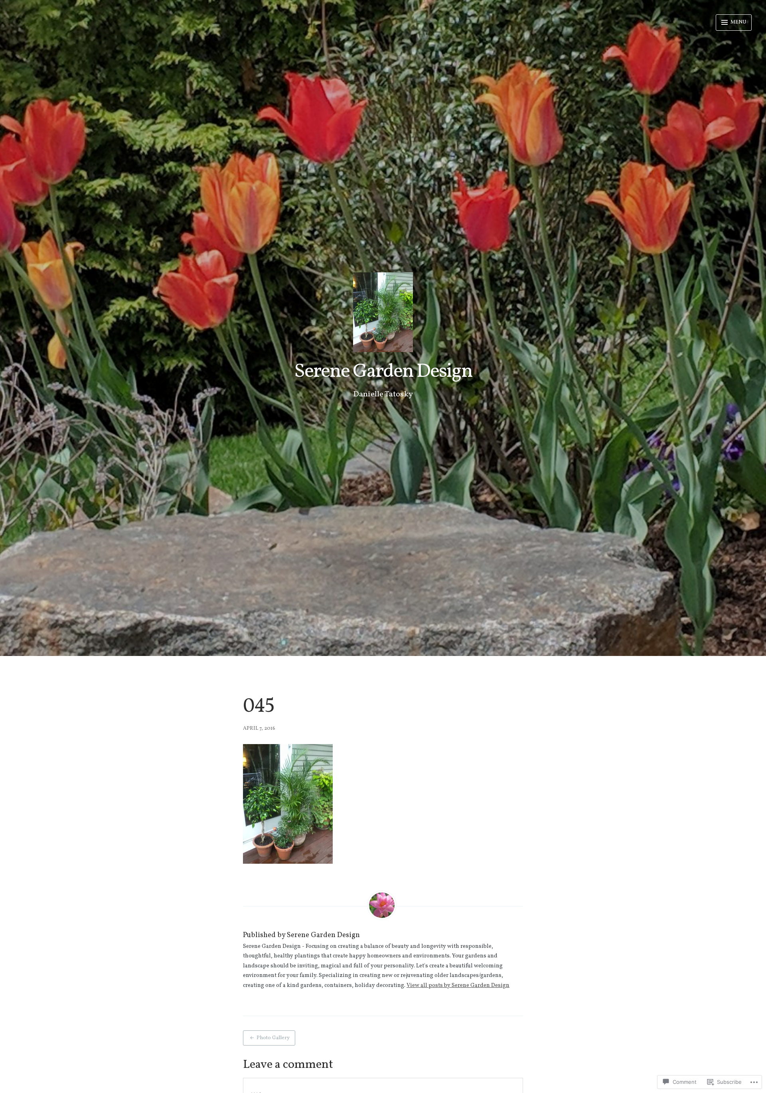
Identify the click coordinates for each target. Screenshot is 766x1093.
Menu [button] (737, 22)
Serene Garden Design (383, 372)
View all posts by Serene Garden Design (458, 985)
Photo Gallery (273, 1038)
